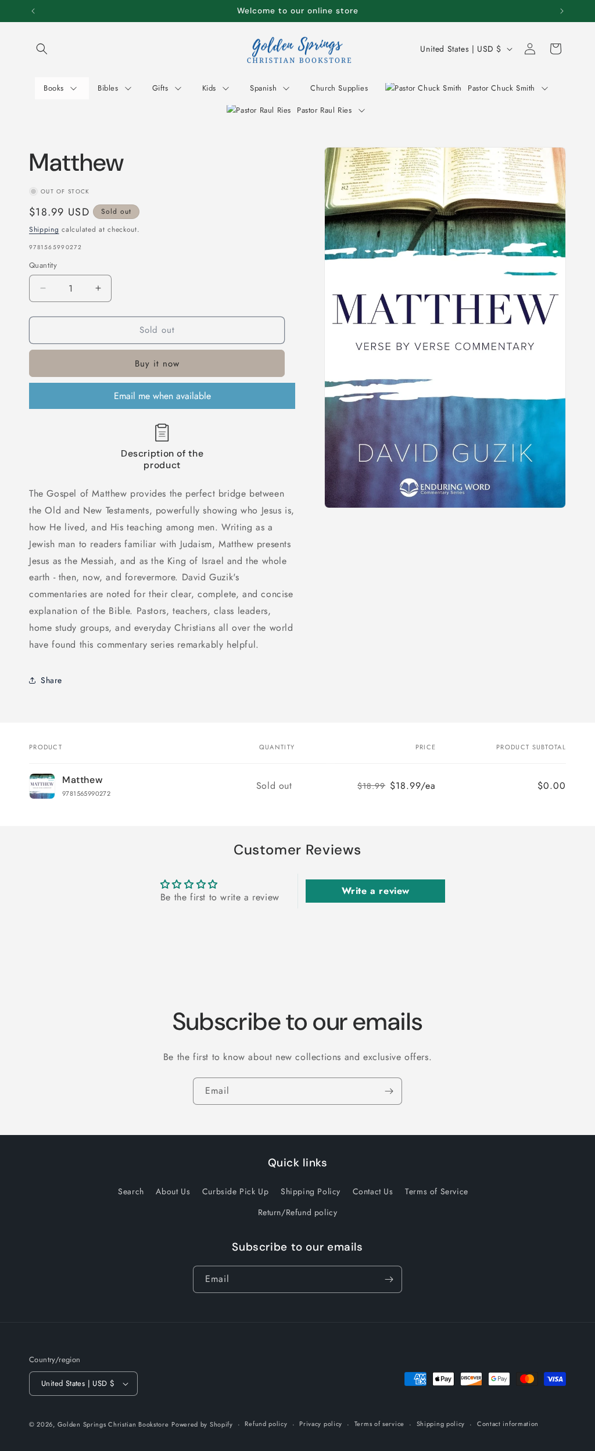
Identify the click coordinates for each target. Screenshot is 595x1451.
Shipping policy (441, 1423)
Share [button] (51, 680)
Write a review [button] (376, 890)
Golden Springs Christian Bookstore (113, 1424)
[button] (42, 49)
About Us (173, 1191)
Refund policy (266, 1423)
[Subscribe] (389, 1091)
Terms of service (379, 1423)
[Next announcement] (562, 11)
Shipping (44, 229)
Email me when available (162, 396)
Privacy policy (320, 1423)
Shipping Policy (310, 1191)
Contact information (508, 1423)
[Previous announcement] (33, 11)
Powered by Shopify (202, 1424)
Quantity (43, 265)
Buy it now (157, 363)
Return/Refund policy (298, 1212)
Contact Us (373, 1191)
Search (131, 1191)
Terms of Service (436, 1191)
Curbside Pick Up (235, 1191)
